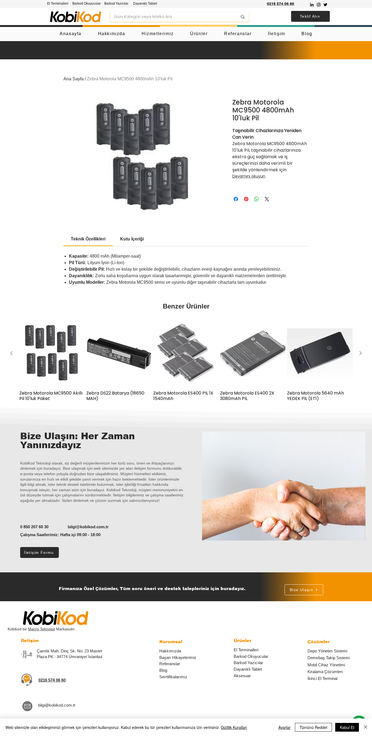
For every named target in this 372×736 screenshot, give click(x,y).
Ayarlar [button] (284, 727)
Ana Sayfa (73, 79)
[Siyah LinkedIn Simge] (311, 4)
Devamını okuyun (248, 176)
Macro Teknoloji (41, 629)
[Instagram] (318, 4)
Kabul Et (347, 727)
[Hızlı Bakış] (52, 353)
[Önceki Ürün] (11, 353)
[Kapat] (365, 727)
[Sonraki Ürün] (360, 353)
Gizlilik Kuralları (234, 727)
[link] (88, 239)
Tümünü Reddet (313, 727)
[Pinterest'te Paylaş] (246, 199)
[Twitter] (325, 4)
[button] (310, 16)
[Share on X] (267, 199)
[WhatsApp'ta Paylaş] (256, 199)
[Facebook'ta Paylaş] (236, 199)
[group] (186, 361)
